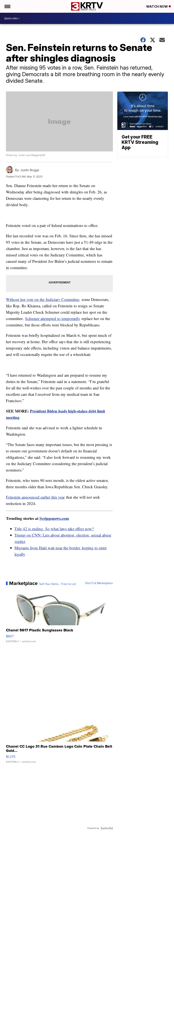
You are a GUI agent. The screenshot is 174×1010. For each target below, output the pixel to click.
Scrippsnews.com (54, 518)
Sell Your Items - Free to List (57, 584)
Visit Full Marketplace (99, 583)
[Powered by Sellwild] (107, 828)
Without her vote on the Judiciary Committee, (43, 299)
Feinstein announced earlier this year (35, 497)
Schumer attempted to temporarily (52, 318)
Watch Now (157, 6)
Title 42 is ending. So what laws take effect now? (54, 528)
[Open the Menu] (7, 6)
